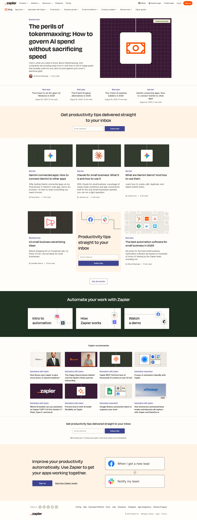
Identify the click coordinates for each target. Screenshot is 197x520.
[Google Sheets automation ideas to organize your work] (116, 392)
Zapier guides (141, 9)
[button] (115, 128)
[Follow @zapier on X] (48, 507)
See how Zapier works (66, 483)
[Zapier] (10, 3)
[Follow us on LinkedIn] (44, 507)
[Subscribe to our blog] (56, 507)
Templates (132, 507)
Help (85, 507)
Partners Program (160, 507)
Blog (10, 9)
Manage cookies (147, 514)
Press (108, 507)
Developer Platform (96, 507)
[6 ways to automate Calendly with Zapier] (150, 360)
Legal (157, 514)
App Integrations (144, 507)
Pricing (78, 507)
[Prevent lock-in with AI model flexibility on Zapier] (81, 392)
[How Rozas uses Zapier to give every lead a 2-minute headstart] (46, 360)
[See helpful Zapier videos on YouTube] (52, 507)
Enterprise (122, 507)
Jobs (114, 507)
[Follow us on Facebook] (40, 507)
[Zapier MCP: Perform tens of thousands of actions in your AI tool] (116, 360)
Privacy (164, 514)
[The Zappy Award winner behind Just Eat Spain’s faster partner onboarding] (81, 360)
